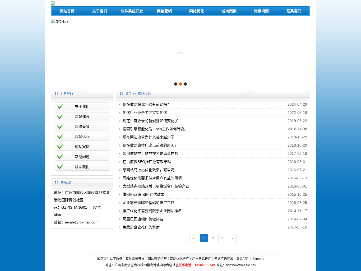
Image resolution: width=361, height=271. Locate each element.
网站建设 (82, 116)
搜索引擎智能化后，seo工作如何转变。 (155, 129)
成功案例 (229, 11)
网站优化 (196, 11)
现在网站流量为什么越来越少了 (148, 137)
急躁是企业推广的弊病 (141, 227)
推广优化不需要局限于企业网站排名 (152, 211)
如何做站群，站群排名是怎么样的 (150, 153)
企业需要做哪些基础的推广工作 (148, 202)
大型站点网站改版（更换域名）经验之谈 (156, 186)
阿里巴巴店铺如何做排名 (143, 219)
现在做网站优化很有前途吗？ (147, 104)
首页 (128, 94)
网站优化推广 (179, 259)
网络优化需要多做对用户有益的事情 (152, 178)
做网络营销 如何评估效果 (143, 194)
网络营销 (164, 11)
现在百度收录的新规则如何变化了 (150, 121)
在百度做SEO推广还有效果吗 (147, 162)
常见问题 (261, 11)
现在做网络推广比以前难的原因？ (150, 145)
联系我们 (293, 11)
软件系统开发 (132, 11)
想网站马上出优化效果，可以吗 (148, 170)
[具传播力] (59, 22)
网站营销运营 (157, 259)
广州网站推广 (201, 259)
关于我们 (99, 11)
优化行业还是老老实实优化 (145, 112)
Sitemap (258, 259)
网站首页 (67, 11)
